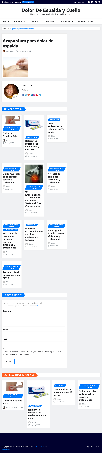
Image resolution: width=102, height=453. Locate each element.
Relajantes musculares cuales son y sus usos (32, 145)
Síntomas (50, 21)
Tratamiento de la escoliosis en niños (11, 275)
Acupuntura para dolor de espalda (22, 29)
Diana (31, 154)
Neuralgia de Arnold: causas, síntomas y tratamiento (56, 234)
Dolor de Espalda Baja (10, 135)
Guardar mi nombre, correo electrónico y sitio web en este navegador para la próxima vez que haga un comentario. (32, 353)
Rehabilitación (86, 21)
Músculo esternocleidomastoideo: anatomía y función (34, 234)
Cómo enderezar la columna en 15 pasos (56, 127)
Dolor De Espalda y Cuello (51, 10)
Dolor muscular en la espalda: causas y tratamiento (11, 178)
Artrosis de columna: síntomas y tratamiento (54, 178)
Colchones (35, 21)
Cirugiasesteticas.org (92, 446)
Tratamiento (66, 21)
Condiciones (18, 21)
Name (5, 329)
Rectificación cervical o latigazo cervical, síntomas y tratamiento (10, 240)
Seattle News (40, 446)
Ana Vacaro (10, 51)
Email (5, 339)
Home (5, 29)
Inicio (6, 21)
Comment (7, 311)
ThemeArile (5, 449)
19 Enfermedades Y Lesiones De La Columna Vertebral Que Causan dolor (33, 198)
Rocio (8, 140)
